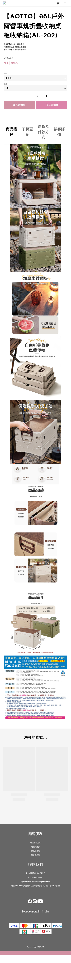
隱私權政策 (35, 850)
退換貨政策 (35, 846)
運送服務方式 (35, 842)
